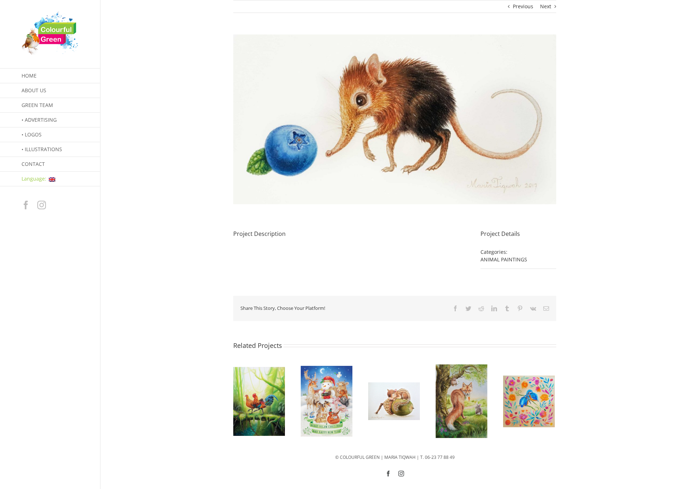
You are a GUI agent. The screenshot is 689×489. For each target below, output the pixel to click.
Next (545, 6)
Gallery (259, 401)
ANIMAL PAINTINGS (504, 259)
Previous (523, 6)
